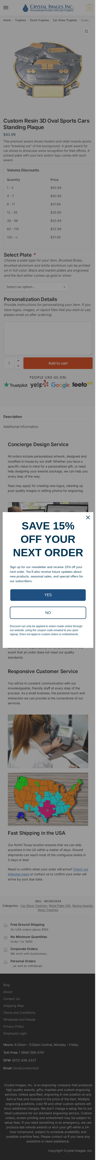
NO (48, 613)
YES (48, 595)
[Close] (88, 517)
